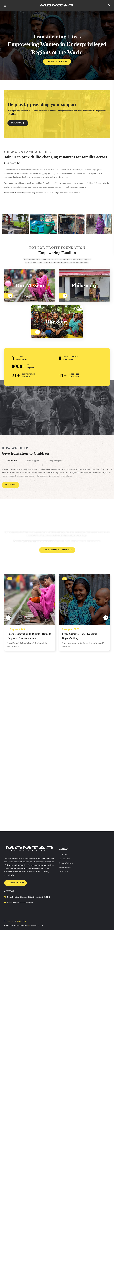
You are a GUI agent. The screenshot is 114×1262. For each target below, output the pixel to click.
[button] (109, 5)
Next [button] (105, 617)
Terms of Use (9, 921)
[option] (15, 224)
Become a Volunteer (66, 863)
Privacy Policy (22, 921)
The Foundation (64, 859)
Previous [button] (8, 617)
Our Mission (63, 854)
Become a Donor (65, 867)
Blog (10, 578)
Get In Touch (63, 872)
